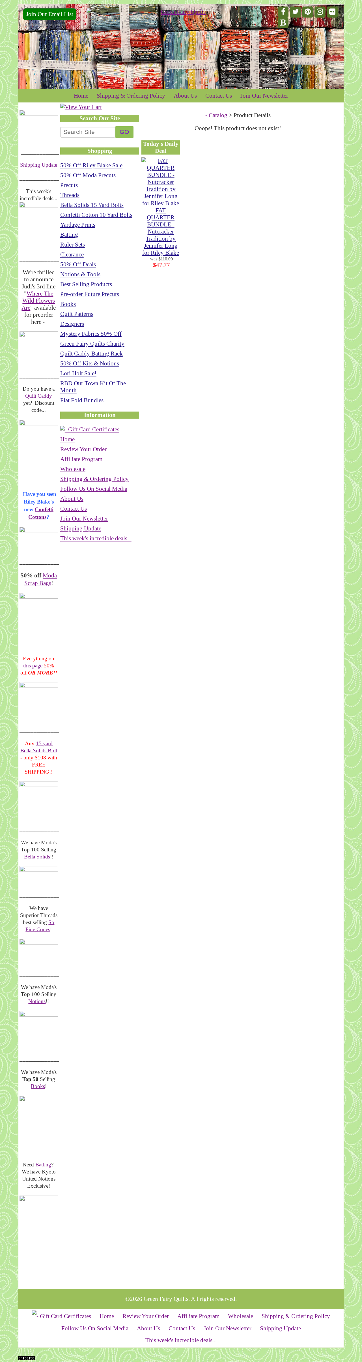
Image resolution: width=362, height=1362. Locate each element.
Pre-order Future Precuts (89, 294)
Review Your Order (83, 449)
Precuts (69, 185)
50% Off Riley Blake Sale (91, 165)
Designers (72, 323)
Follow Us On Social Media (93, 488)
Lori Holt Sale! (78, 373)
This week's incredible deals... (96, 538)
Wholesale (72, 469)
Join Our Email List (49, 14)
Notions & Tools (80, 274)
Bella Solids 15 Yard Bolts (92, 205)
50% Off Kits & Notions (89, 363)
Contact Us (218, 95)
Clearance (72, 254)
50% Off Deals (78, 264)
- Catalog (216, 115)
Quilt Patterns (76, 313)
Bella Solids (37, 857)
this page (32, 666)
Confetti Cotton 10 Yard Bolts (96, 214)
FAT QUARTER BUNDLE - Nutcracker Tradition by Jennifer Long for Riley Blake (160, 231)
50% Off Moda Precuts (88, 175)
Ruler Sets (72, 244)
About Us (185, 95)
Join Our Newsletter (264, 95)
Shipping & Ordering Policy (131, 95)
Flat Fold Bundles (82, 400)
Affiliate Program (81, 459)
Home (81, 95)
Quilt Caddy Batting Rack (91, 353)
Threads (69, 195)
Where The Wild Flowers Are (38, 300)
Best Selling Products (86, 284)
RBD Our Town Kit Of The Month (93, 387)
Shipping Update (38, 165)
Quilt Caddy (38, 396)
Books (38, 1086)
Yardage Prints (77, 224)
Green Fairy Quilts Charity (92, 343)
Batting (43, 1165)
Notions (37, 1001)
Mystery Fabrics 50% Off (91, 333)
